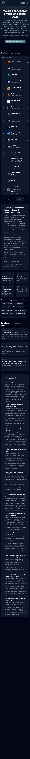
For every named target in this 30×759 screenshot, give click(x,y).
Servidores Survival (7, 303)
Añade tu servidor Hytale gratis (15, 45)
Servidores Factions (20, 313)
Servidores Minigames (20, 310)
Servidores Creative (18, 306)
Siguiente (20, 199)
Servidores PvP (18, 303)
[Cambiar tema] (19, 3)
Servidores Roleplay (7, 310)
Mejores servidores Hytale (11, 266)
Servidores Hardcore (21, 317)
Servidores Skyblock (7, 313)
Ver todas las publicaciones (18, 324)
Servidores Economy (7, 317)
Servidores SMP (6, 306)
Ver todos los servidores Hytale (14, 41)
